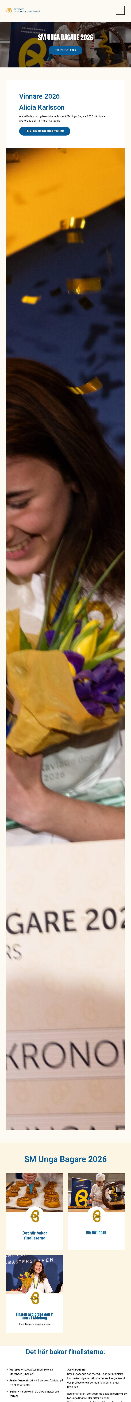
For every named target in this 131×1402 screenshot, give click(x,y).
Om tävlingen (96, 1232)
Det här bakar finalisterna (34, 1235)
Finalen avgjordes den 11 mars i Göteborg (35, 1316)
